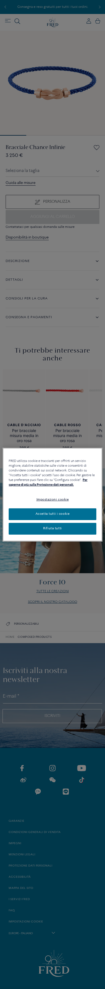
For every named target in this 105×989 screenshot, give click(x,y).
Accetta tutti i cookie (53, 514)
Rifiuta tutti (52, 528)
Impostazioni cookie (52, 499)
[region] (52, 494)
